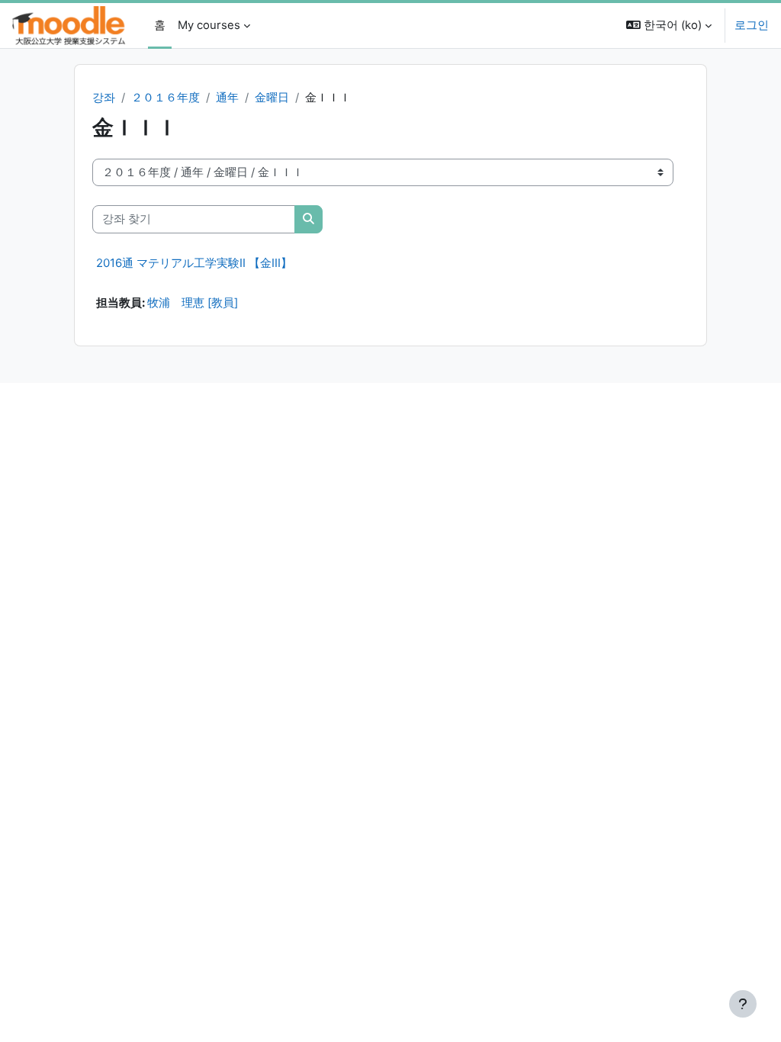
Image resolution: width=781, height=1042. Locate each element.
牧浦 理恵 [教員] (192, 303)
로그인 (751, 25)
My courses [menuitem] (209, 25)
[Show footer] (743, 1004)
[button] (669, 25)
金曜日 (272, 98)
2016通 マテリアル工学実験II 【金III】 (194, 263)
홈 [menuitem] (160, 25)
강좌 (103, 98)
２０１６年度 (165, 98)
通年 (227, 98)
